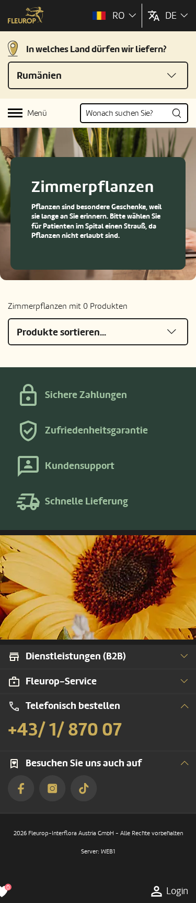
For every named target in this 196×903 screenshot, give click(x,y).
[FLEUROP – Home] (26, 16)
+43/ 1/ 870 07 (65, 729)
